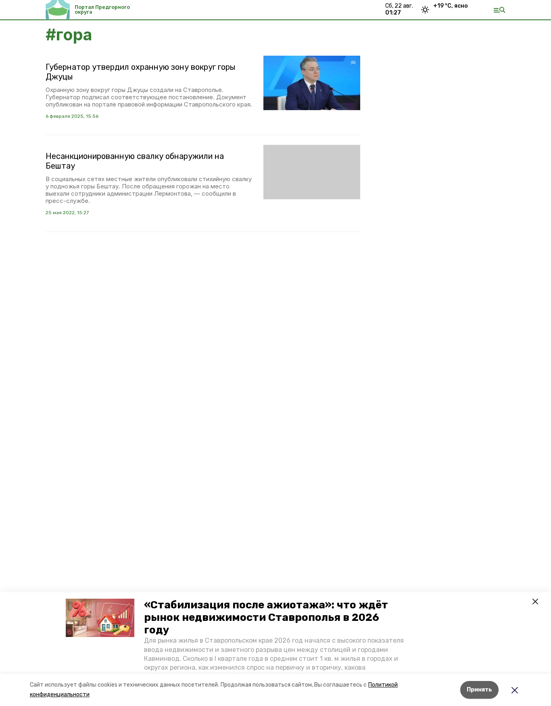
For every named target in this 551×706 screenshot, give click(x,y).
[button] (100, 618)
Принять (479, 689)
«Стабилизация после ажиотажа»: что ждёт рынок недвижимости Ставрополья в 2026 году (266, 617)
